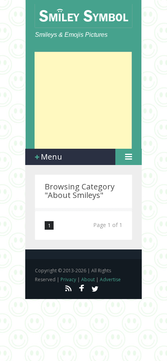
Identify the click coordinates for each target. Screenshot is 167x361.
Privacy (68, 279)
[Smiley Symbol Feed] (68, 288)
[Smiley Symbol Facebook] (81, 288)
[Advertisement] (83, 100)
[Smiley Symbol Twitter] (95, 288)
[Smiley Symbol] (83, 16)
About (88, 279)
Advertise (110, 279)
